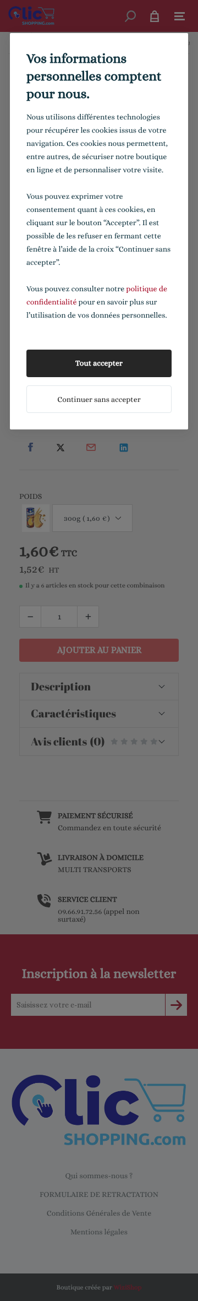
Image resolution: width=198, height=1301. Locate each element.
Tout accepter (99, 363)
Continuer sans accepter (98, 399)
